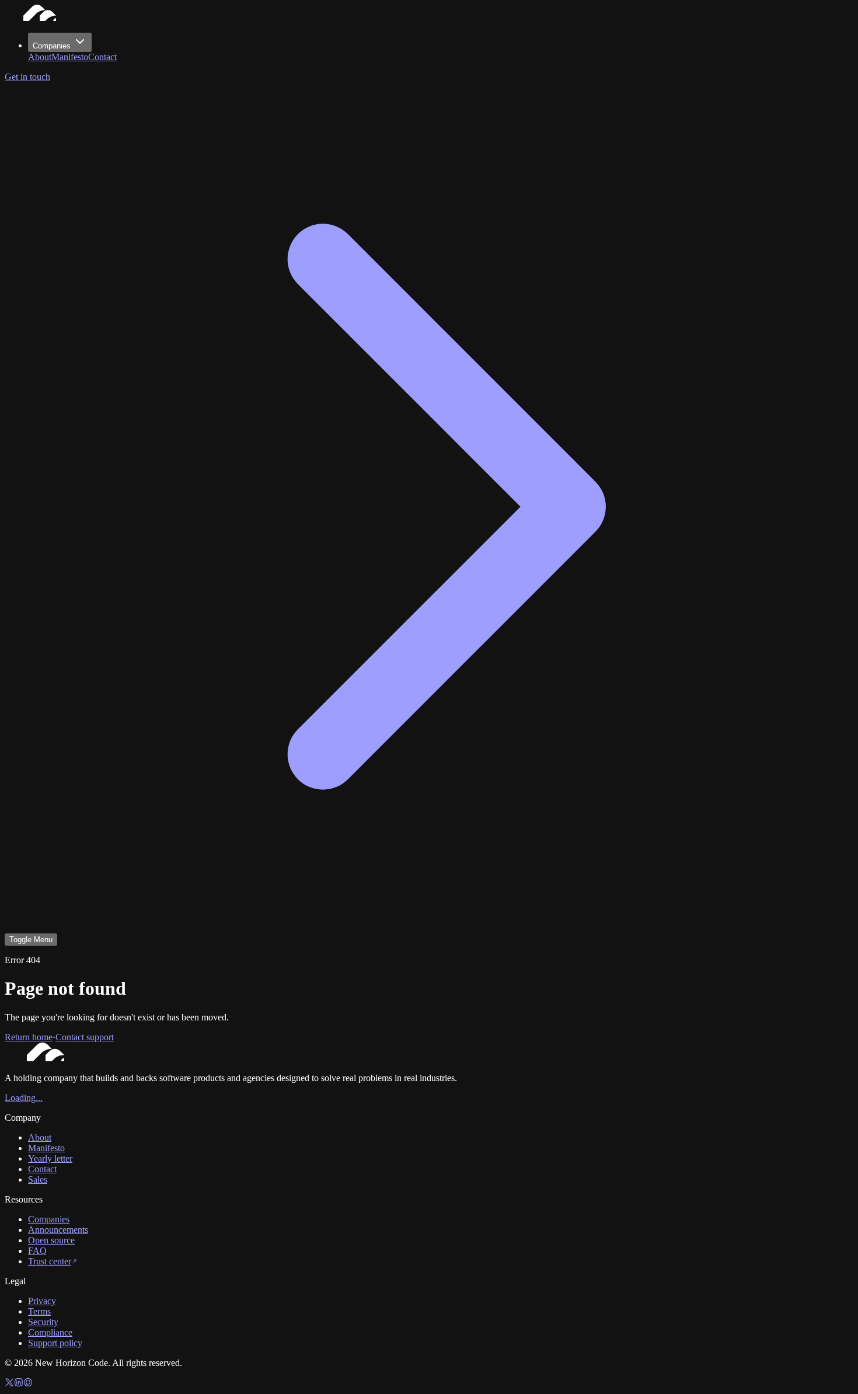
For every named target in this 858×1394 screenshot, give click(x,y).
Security (43, 1322)
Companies (52, 45)
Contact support (84, 1037)
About (39, 57)
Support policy (55, 1343)
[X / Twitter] (9, 1384)
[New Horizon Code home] (40, 18)
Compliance (50, 1332)
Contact (102, 57)
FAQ (37, 1251)
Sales (37, 1179)
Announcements (58, 1230)
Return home (29, 1037)
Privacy (42, 1301)
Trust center (49, 1261)
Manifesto (69, 57)
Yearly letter (50, 1158)
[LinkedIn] (18, 1384)
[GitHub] (28, 1384)
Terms (39, 1311)
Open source (51, 1240)
